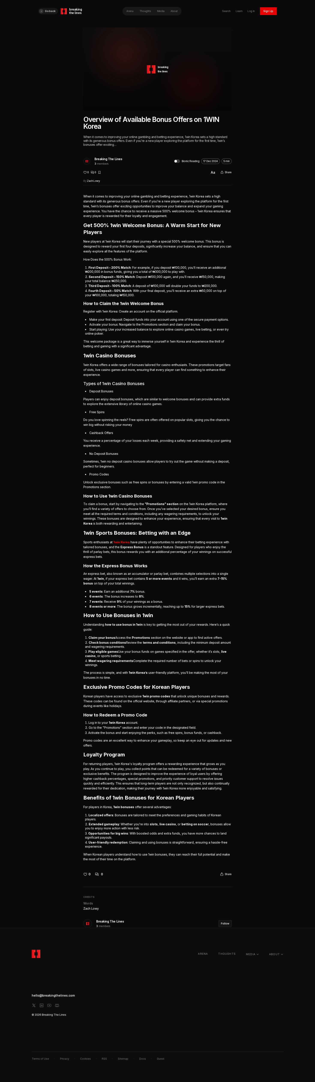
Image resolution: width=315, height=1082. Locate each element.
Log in (251, 11)
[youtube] (49, 1005)
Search (226, 11)
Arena (129, 11)
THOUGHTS (227, 953)
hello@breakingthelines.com (53, 995)
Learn (239, 11)
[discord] (57, 1005)
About (174, 11)
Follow (225, 923)
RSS (104, 1058)
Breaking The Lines (108, 159)
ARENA (203, 953)
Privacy (64, 1058)
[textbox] (157, 528)
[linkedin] (41, 1005)
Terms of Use (40, 1058)
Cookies (85, 1058)
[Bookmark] (99, 172)
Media (161, 11)
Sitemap (123, 1058)
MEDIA (250, 954)
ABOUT (274, 954)
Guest (160, 1058)
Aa (213, 172)
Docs (142, 1058)
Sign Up (268, 11)
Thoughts (145, 11)
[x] (34, 1005)
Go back (50, 11)
